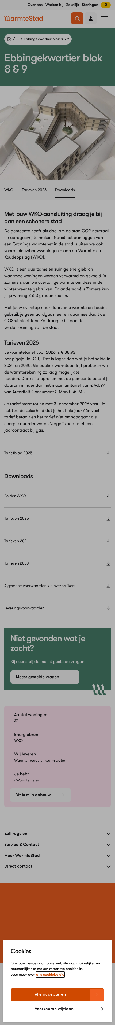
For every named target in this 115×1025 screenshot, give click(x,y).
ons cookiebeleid (50, 974)
